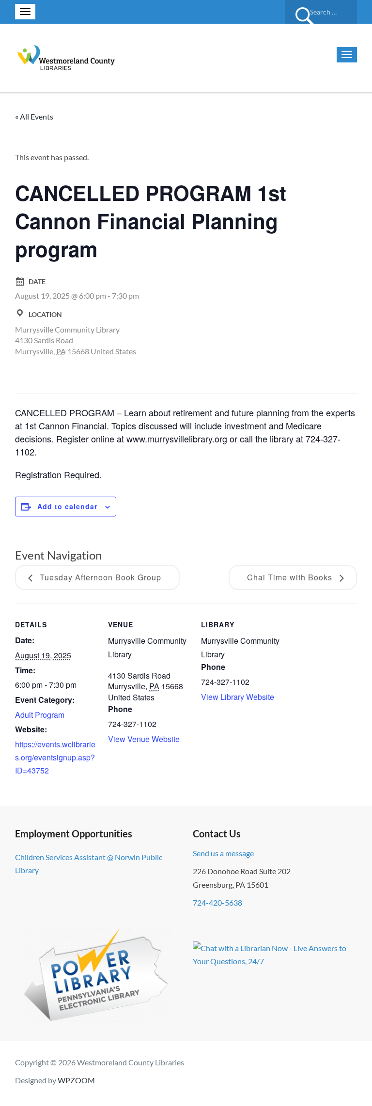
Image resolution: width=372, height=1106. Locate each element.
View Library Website (237, 696)
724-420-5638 (217, 902)
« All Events (34, 116)
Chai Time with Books (291, 577)
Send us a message (223, 853)
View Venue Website (144, 738)
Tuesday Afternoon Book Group (99, 577)
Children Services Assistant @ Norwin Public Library (88, 863)
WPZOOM (76, 1080)
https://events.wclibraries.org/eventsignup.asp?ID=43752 (55, 757)
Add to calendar (67, 506)
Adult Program (39, 714)
